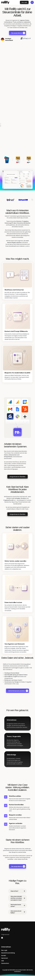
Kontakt (3, 955)
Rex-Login (4, 950)
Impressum (4, 958)
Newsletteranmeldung (8, 953)
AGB (2, 961)
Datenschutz (5, 963)
